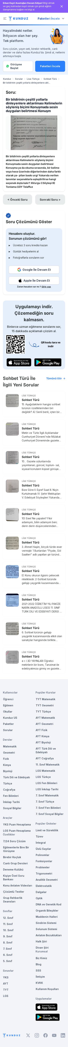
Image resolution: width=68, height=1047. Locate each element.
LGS (5, 995)
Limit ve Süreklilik (47, 830)
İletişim (40, 976)
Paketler (8, 723)
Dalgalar (41, 892)
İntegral (41, 842)
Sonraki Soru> (50, 199)
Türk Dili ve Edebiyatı (16, 777)
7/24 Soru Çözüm (14, 841)
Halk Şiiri (41, 941)
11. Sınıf (8, 924)
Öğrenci (8, 699)
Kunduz (7, 79)
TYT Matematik (45, 699)
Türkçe (7, 783)
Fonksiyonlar (44, 861)
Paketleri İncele (50, 66)
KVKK (39, 982)
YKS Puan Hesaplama (17, 824)
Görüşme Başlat (16, 66)
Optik (39, 898)
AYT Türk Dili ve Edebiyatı (46, 750)
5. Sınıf (7, 961)
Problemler (43, 867)
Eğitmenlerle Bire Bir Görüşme (16, 849)
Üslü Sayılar (43, 848)
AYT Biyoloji (43, 742)
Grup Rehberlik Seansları (12, 899)
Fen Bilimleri (11, 795)
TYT (6, 989)
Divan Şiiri (42, 947)
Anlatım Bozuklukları (49, 935)
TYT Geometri (45, 705)
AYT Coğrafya (45, 758)
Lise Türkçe (33, 79)
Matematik (10, 746)
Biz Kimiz (41, 958)
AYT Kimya (42, 736)
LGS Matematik (45, 770)
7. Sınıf (7, 948)
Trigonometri (44, 873)
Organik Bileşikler (47, 910)
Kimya (7, 764)
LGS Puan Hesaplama (17, 830)
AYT (5, 983)
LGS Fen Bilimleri (46, 783)
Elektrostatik (44, 885)
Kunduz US (10, 717)
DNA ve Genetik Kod (48, 904)
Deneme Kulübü (13, 869)
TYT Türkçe (43, 711)
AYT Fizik (41, 730)
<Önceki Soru (17, 199)
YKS (6, 977)
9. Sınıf (7, 936)
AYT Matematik (45, 717)
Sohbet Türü (50, 79)
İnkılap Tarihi (11, 801)
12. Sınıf (8, 917)
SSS (38, 970)
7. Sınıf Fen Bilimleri (48, 807)
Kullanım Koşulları (47, 989)
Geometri (9, 752)
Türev (39, 836)
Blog (38, 964)
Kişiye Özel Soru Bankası (13, 877)
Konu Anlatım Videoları (17, 885)
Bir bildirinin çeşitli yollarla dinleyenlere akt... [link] (26, 82)
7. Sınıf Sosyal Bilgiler (49, 813)
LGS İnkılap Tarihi (47, 789)
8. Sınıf (7, 942)
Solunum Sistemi (46, 929)
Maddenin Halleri (47, 916)
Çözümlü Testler (13, 891)
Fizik (6, 758)
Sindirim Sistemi (46, 922)
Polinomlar (42, 855)
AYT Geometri (44, 723)
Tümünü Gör (54, 378)
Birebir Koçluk (12, 857)
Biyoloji (7, 771)
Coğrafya (9, 789)
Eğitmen (8, 705)
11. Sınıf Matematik (47, 764)
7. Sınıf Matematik (47, 795)
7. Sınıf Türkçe (45, 801)
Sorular (19, 79)
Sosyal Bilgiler (12, 808)
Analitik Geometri (47, 879)
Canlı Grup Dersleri (15, 863)
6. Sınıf (7, 954)
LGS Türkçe (43, 776)
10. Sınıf (8, 930)
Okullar (7, 711)
